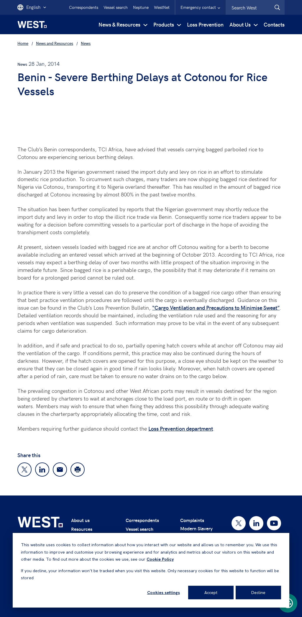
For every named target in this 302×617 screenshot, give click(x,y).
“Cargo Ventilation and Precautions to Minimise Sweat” (216, 307)
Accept (210, 592)
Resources (81, 529)
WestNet (162, 7)
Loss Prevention (205, 24)
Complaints (192, 520)
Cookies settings (163, 592)
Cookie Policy (160, 559)
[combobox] (255, 7)
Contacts (274, 24)
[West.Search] (277, 7)
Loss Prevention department (180, 428)
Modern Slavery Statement (196, 532)
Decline (258, 592)
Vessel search (116, 7)
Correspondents (83, 7)
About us (80, 520)
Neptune (141, 7)
